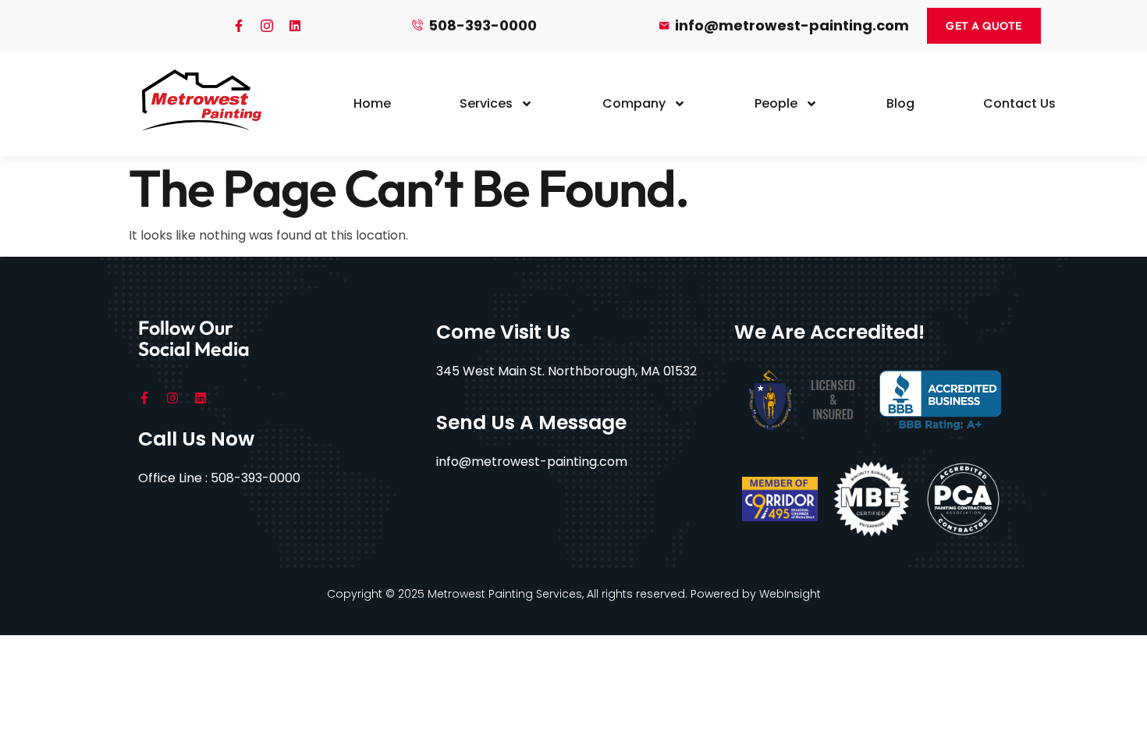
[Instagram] (172, 398)
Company (634, 103)
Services (486, 103)
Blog (900, 103)
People (776, 103)
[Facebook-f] (239, 26)
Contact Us (1019, 103)
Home (372, 103)
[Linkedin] (295, 26)
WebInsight (790, 594)
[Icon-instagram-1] (267, 26)
